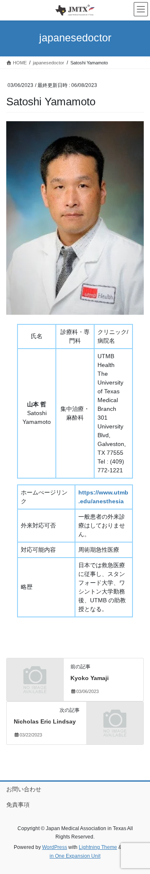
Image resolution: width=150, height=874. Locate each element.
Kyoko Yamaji (89, 678)
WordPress (54, 847)
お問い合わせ (23, 789)
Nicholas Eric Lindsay (45, 721)
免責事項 (18, 804)
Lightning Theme (98, 847)
